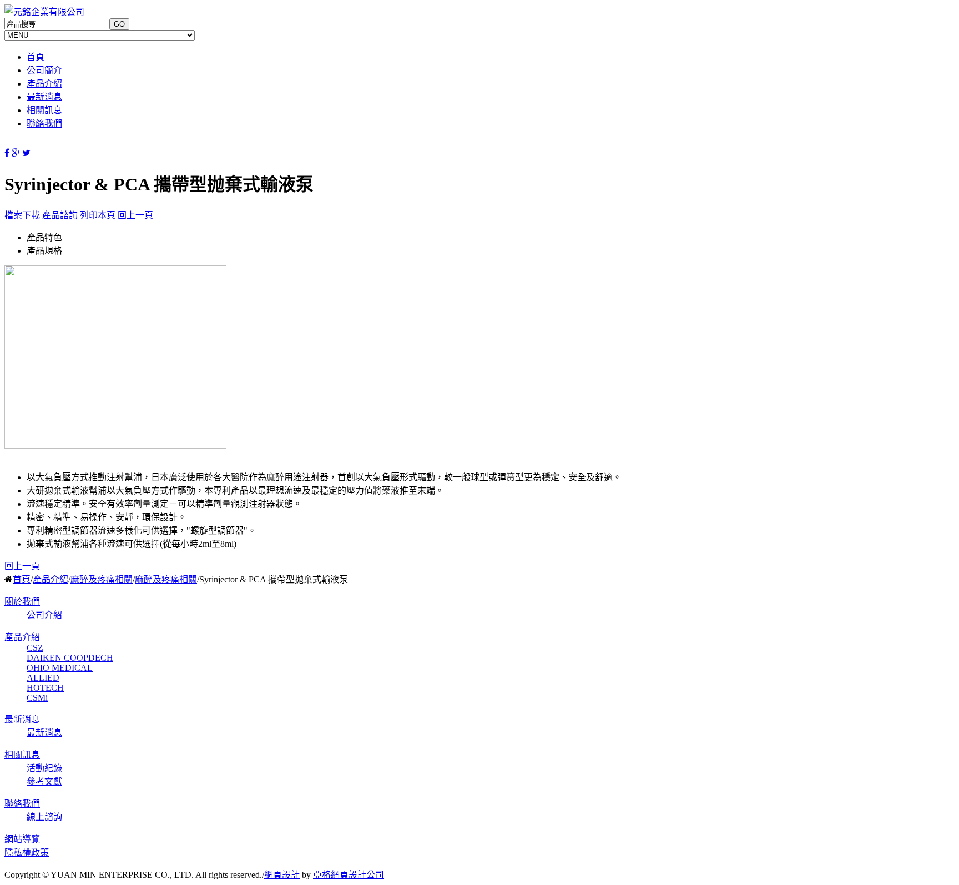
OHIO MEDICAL (60, 667)
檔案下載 (22, 215)
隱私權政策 (26, 852)
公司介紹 (44, 615)
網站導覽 (22, 839)
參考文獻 (44, 781)
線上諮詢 (44, 817)
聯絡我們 (44, 123)
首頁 (35, 57)
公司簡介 (44, 70)
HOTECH (45, 687)
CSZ (35, 647)
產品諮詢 (60, 215)
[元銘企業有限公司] (44, 12)
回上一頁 (135, 215)
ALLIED (43, 677)
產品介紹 (44, 83)
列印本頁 (97, 215)
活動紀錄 (44, 768)
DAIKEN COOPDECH (70, 657)
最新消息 (44, 97)
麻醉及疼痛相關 (101, 579)
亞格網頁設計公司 (348, 874)
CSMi (37, 697)
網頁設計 (282, 874)
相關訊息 (44, 110)
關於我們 (22, 601)
